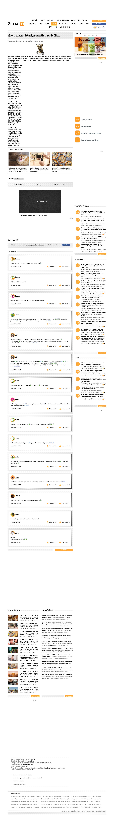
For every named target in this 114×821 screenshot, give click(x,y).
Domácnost (50, 20)
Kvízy (87, 24)
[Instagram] (99, 27)
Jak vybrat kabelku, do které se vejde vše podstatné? (24, 802)
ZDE (34, 759)
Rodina (85, 20)
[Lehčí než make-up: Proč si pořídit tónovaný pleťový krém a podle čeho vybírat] (40, 159)
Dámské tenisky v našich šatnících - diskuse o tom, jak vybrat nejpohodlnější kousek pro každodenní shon (56, 799)
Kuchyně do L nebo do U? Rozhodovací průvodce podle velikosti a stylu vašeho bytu (87, 799)
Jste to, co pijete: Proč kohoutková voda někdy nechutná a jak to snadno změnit (56, 807)
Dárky (42, 20)
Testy (40, 24)
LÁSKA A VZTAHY (19, 178)
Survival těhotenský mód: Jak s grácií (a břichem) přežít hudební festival (26, 796)
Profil (50, 27)
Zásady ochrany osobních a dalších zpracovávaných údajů (27, 778)
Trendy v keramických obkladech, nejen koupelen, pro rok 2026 (87, 802)
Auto (66, 24)
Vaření (47, 24)
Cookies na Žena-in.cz (18, 781)
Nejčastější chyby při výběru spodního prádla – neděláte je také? (56, 802)
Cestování (35, 20)
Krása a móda (75, 20)
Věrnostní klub (65, 27)
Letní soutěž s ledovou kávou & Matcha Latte (90, 55)
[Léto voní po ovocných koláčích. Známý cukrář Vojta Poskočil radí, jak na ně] (62, 159)
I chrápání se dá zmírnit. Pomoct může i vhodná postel (55, 796)
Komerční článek (61, 185)
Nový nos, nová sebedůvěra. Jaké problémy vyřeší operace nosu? (87, 796)
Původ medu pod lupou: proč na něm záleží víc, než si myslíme (87, 804)
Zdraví (61, 24)
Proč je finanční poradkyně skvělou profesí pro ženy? (24, 804)
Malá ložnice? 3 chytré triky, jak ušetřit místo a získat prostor (87, 807)
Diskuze (81, 24)
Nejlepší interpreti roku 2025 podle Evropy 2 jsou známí (25, 807)
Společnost (32, 24)
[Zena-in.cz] (17, 24)
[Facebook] (103, 27)
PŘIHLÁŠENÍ (41, 245)
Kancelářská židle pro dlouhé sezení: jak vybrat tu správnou (56, 804)
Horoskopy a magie (63, 20)
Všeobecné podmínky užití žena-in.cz (22, 775)
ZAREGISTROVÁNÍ (32, 245)
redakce (32, 761)
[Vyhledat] (95, 27)
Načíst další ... (64, 550)
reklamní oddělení (47, 768)
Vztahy (54, 24)
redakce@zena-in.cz (46, 763)
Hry (56, 27)
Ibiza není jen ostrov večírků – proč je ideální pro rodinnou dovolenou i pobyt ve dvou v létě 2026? (26, 799)
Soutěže (73, 24)
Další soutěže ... (102, 58)
